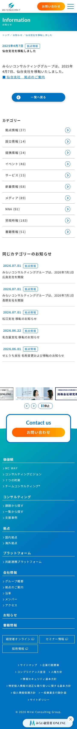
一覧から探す (14, 512)
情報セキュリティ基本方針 (40, 679)
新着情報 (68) (15, 186)
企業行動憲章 (50, 665)
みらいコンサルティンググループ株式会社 (11, 7)
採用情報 (18, 649)
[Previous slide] (27, 406)
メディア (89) (15, 198)
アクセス (11, 605)
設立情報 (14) (15, 141)
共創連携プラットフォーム (23, 562)
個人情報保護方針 (24, 692)
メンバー (11, 599)
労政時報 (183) (16, 220)
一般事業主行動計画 (54, 692)
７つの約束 (12, 480)
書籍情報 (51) (15, 232)
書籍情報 (10, 625)
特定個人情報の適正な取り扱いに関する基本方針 (40, 685)
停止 (47, 406)
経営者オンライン (18, 639)
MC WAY (11, 468)
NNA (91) (12, 209)
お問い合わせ (51, 6)
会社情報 (10, 572)
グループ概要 (14, 581)
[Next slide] (33, 406)
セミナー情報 (55, 639)
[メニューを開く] (70, 6)
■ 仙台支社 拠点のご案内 (23, 77)
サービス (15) (15, 175)
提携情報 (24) (15, 153)
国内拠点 (11, 537)
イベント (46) (15, 164)
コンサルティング (17, 496)
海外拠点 (11, 543)
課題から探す (14, 506)
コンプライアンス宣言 (31, 672)
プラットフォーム (17, 552)
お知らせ (10, 615)
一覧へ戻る (38, 97)
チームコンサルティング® (22, 486)
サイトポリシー (40, 699)
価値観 (8, 459)
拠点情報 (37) (15, 130)
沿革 (8, 593)
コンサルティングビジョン (23, 474)
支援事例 (11, 518)
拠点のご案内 (14, 587)
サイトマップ (28, 665)
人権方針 (56, 672)
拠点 (6, 528)
